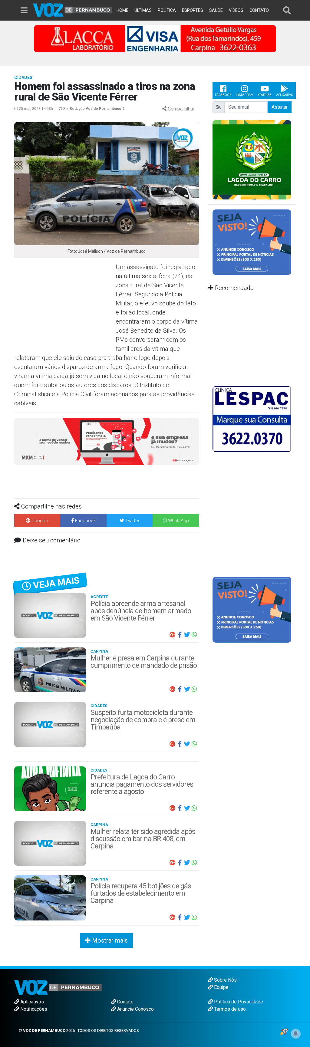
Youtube (265, 95)
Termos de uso (229, 1009)
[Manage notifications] (296, 1034)
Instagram (244, 95)
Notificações (33, 1009)
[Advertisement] (64, 306)
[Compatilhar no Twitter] (187, 634)
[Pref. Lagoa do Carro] (252, 159)
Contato (125, 1002)
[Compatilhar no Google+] (173, 634)
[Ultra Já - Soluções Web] (284, 1031)
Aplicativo (284, 95)
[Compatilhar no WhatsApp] (194, 634)
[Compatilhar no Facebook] (180, 634)
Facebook (223, 95)
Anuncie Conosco (135, 1009)
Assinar (280, 107)
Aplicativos (31, 1002)
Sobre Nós (225, 980)
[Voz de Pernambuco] (73, 9)
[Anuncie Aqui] (252, 242)
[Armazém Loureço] (106, 441)
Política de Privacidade (238, 1002)
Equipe (221, 987)
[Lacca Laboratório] (155, 38)
